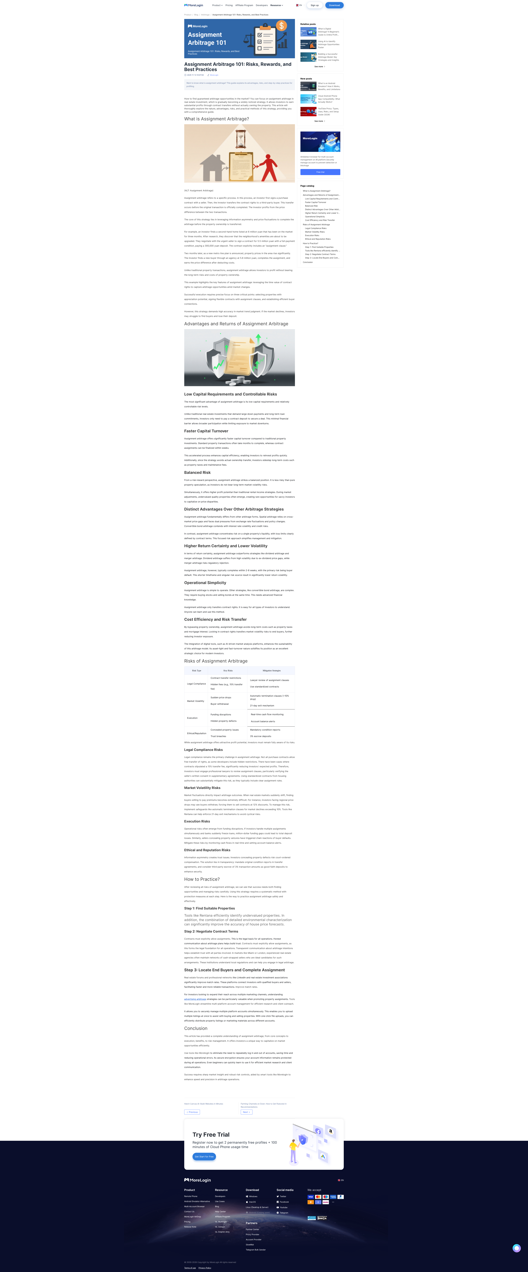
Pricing (229, 5)
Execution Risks (312, 235)
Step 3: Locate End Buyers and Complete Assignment (322, 258)
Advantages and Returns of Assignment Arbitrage (321, 195)
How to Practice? (310, 243)
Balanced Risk (311, 206)
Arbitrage (205, 14)
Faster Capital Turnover (315, 202)
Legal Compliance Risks (315, 228)
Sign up (315, 5)
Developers (262, 5)
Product (187, 14)
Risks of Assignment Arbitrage (316, 224)
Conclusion (308, 262)
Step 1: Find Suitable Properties (319, 247)
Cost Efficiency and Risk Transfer (320, 220)
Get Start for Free (204, 1156)
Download (334, 5)
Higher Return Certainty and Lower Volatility (322, 213)
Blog (196, 14)
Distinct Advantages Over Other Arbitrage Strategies (322, 209)
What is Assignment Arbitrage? (316, 191)
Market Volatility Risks (315, 232)
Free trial (320, 172)
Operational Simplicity (315, 216)
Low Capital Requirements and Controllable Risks (322, 198)
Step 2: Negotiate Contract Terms (320, 254)
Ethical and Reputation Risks (318, 239)
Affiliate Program (244, 5)
